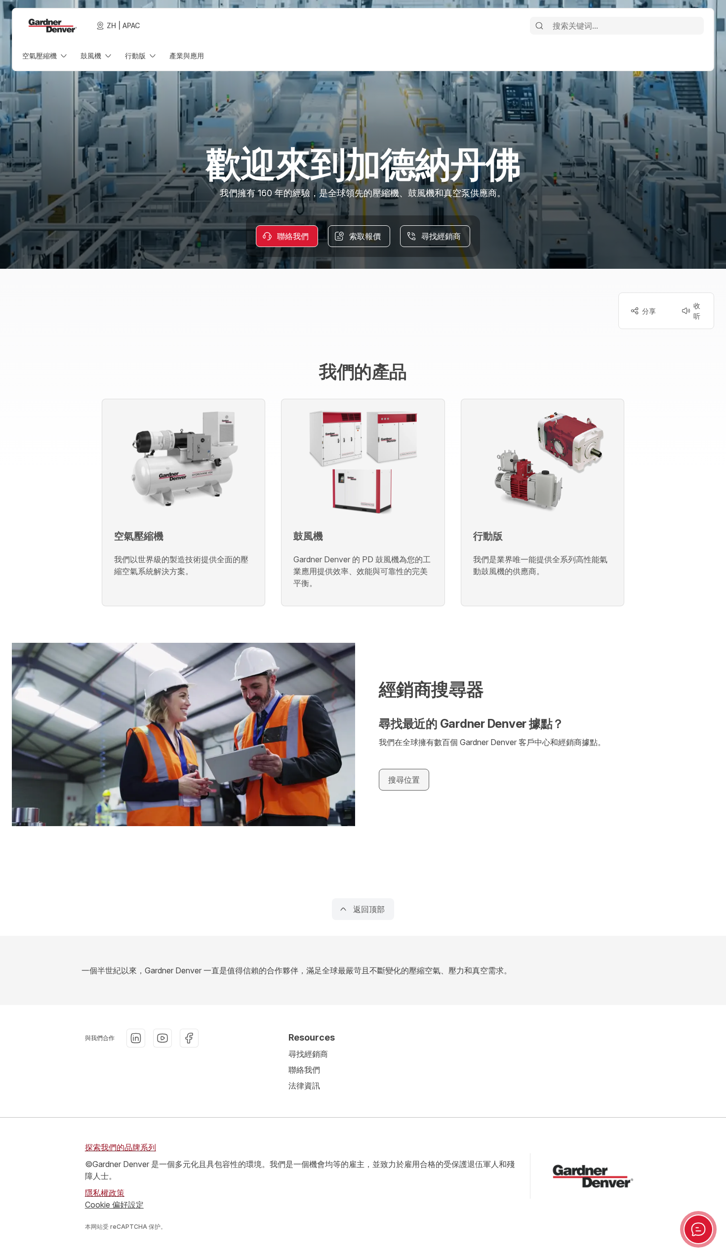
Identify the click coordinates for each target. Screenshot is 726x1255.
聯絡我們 (304, 1070)
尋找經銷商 (308, 1054)
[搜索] (539, 26)
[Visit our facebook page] (189, 1038)
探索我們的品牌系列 (120, 1147)
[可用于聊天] (698, 1229)
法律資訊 (304, 1085)
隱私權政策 (104, 1193)
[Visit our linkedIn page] (135, 1038)
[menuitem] (45, 55)
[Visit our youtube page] (162, 1038)
